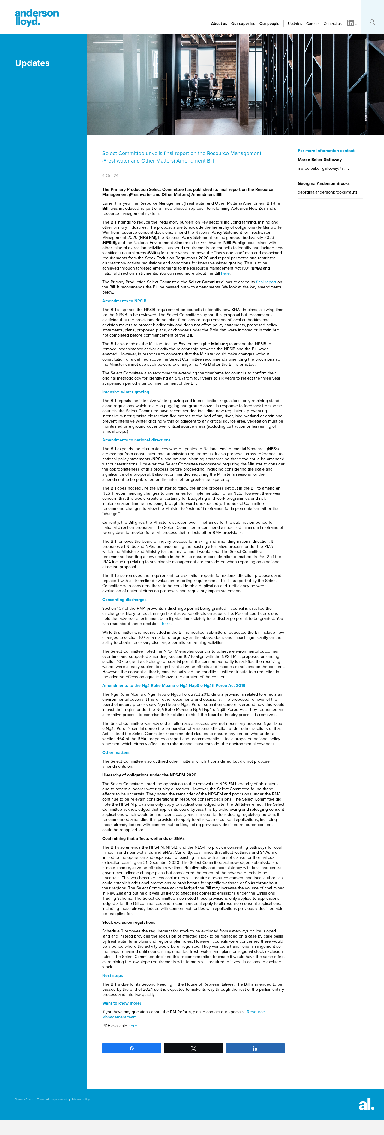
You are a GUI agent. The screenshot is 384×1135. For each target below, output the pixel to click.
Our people (269, 23)
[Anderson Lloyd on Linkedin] (352, 23)
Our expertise (243, 23)
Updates (295, 23)
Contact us (333, 23)
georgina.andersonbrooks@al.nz (328, 192)
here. (167, 623)
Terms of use (24, 1099)
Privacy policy (81, 1099)
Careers (313, 23)
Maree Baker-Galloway (320, 159)
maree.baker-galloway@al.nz (324, 168)
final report (266, 282)
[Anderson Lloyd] (37, 25)
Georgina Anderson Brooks (324, 183)
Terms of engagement (52, 1099)
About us (219, 23)
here (225, 273)
